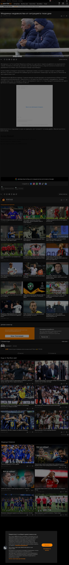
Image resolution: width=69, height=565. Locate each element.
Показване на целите (47, 549)
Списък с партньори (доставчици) (17, 558)
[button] (5, 548)
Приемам (47, 545)
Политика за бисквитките (21, 545)
